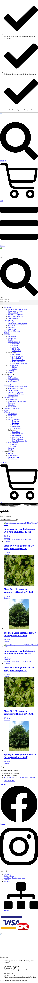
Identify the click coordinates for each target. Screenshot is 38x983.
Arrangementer (13, 318)
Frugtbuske (15, 345)
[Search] (1, 303)
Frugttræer (15, 343)
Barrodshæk (16, 354)
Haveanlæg (11, 327)
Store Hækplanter (17, 361)
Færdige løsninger (14, 342)
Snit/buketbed (16, 351)
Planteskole (7, 307)
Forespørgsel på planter (15, 311)
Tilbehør (10, 372)
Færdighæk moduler (18, 360)
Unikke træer (12, 336)
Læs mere (7, 538)
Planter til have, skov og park (17, 309)
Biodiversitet (16, 349)
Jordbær (6, 333)
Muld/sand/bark (13, 365)
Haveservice (12, 329)
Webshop (7, 334)
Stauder (10, 340)
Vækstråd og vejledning (15, 315)
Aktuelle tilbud (13, 313)
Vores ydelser (12, 322)
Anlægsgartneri (9, 320)
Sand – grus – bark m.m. (16, 316)
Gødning (11, 370)
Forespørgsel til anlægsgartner (17, 324)
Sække (14, 369)
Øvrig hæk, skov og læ (19, 363)
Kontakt (10, 376)
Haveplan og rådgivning (12, 331)
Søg (1, 257)
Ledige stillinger (13, 378)
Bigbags (14, 367)
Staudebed (15, 347)
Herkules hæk (16, 358)
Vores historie (12, 381)
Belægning (11, 325)
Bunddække (12, 338)
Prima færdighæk (17, 356)
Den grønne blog (13, 380)
